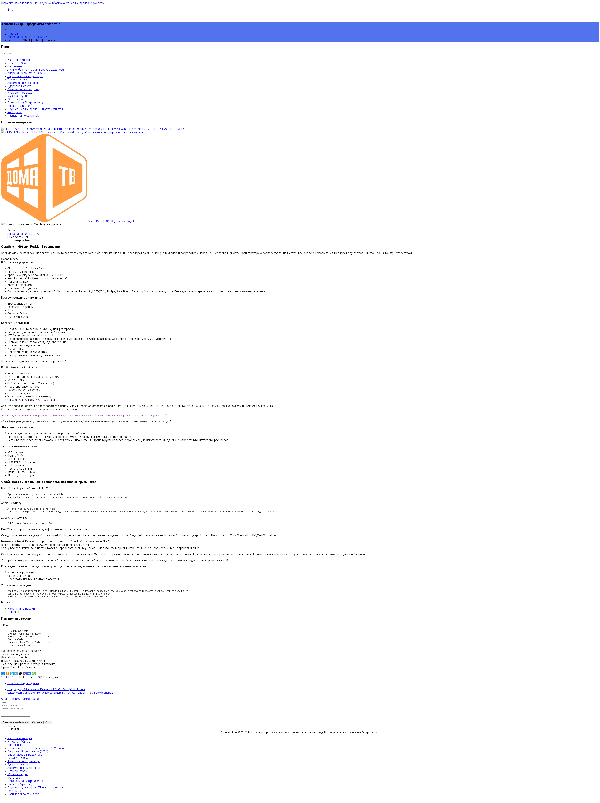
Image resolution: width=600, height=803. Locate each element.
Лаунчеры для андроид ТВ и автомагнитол (35, 109)
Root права (15, 112)
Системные (15, 66)
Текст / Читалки (18, 79)
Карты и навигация (20, 59)
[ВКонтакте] (29, 673)
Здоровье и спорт (19, 86)
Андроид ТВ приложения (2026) (28, 36)
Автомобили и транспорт (24, 82)
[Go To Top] (1, 800)
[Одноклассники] (7, 673)
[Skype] (12, 673)
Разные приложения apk (23, 115)
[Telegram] (16, 673)
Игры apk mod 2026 (20, 92)
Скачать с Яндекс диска (23, 683)
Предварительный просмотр (15, 722)
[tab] (21, 608)
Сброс (48, 722)
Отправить (37, 722)
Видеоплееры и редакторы (25, 76)
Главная (13, 33)
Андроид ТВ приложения (24, 233)
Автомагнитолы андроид (24, 89)
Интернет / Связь (19, 63)
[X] (20, 673)
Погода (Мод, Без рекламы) (25, 102)
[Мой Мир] (3, 673)
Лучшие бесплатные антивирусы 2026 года (36, 69)
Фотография (16, 99)
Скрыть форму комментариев (20, 698)
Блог (11, 9)
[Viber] (25, 673)
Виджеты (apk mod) (20, 105)
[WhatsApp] (34, 673)
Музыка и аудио (18, 96)
